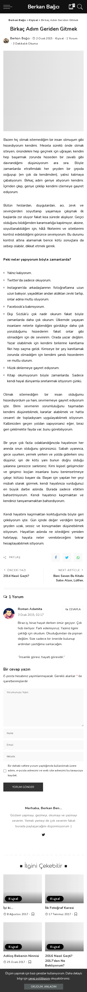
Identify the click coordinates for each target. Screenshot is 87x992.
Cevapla (75, 609)
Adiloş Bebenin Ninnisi (21, 956)
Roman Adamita (30, 609)
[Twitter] (66, 557)
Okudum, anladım (43, 986)
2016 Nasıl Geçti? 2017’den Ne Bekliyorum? (58, 961)
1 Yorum (71, 38)
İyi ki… (8, 907)
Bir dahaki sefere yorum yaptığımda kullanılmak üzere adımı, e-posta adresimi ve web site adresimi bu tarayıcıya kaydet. (45, 770)
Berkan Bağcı (20, 38)
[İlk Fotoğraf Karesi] (64, 888)
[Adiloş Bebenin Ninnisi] (22, 936)
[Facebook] (55, 557)
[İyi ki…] (22, 888)
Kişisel (59, 38)
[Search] (79, 6)
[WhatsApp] (78, 557)
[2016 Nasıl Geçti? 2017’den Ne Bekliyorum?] (64, 936)
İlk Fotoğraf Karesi (59, 907)
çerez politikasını (39, 979)
